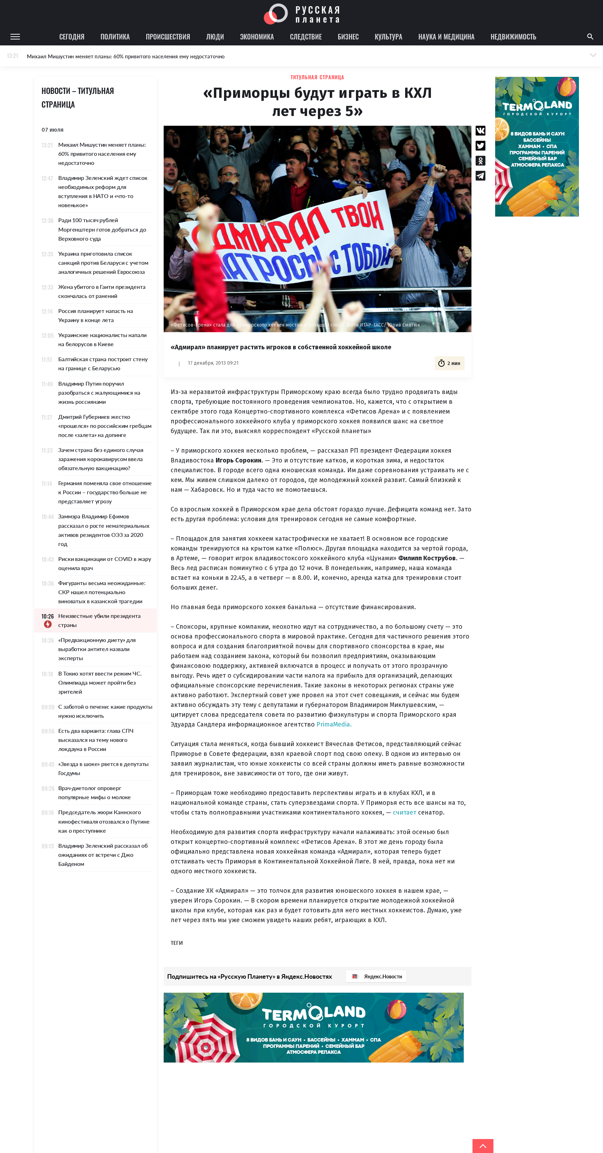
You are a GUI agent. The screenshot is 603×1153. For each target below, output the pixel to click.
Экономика (257, 36)
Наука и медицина (446, 36)
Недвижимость (513, 36)
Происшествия (168, 36)
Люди (215, 36)
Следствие (306, 36)
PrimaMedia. (334, 724)
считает (404, 812)
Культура (388, 36)
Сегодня (71, 36)
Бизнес (348, 36)
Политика (115, 36)
